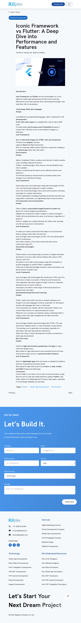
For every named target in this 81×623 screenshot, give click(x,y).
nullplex (42, 52)
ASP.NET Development (17, 571)
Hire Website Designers (50, 563)
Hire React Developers (50, 567)
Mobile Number (9, 459)
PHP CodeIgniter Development (20, 567)
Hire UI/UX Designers (49, 559)
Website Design (47, 542)
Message (7, 484)
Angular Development (17, 584)
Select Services (9, 471)
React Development (16, 580)
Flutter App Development (18, 559)
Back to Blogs (15, 12)
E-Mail (43, 446)
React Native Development (18, 563)
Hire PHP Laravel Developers (52, 580)
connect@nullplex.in (19, 531)
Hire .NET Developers (50, 576)
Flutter (25, 387)
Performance (56, 387)
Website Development (50, 546)
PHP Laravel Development (18, 576)
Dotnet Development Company (53, 529)
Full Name (7, 446)
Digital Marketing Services (51, 525)
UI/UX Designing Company (51, 538)
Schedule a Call (58, 4)
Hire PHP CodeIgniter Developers (54, 584)
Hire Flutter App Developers (52, 571)
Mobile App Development (39, 387)
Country (43, 459)
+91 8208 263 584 (19, 526)
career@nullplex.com (20, 535)
